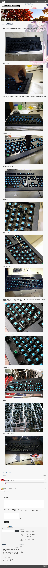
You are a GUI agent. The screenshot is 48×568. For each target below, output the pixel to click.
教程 (21, 551)
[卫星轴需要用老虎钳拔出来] (24, 149)
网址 (20, 518)
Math (21, 547)
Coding (21, 546)
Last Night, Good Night (42, 472)
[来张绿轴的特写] (24, 350)
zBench (29, 565)
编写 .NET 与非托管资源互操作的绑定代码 (27, 531)
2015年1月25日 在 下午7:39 (11, 488)
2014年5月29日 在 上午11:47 (12, 478)
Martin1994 (7, 25)
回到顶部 (45, 566)
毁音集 (9, 557)
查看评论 (38, 25)
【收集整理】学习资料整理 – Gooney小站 (10, 552)
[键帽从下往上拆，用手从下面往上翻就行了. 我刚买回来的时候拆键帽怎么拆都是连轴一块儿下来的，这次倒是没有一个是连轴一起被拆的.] (24, 79)
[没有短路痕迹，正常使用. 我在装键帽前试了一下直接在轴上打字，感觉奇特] (24, 450)
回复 (45, 479)
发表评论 (43, 25)
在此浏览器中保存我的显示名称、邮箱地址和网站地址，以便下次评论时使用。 (18, 520)
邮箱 (20, 516)
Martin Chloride (5, 559)
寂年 (4, 557)
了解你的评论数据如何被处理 (19, 524)
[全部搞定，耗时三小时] (24, 282)
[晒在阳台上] (24, 383)
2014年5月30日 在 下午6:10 (17, 483)
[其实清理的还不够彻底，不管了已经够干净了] (24, 317)
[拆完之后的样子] (24, 116)
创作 (21, 550)
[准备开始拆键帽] (24, 46)
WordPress (22, 565)
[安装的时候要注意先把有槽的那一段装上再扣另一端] (24, 216)
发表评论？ (5, 475)
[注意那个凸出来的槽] (24, 249)
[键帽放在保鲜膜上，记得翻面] (24, 417)
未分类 (21, 552)
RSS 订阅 (11, 526)
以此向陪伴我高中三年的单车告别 (8, 472)
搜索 (2, 528)
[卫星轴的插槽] (24, 183)
